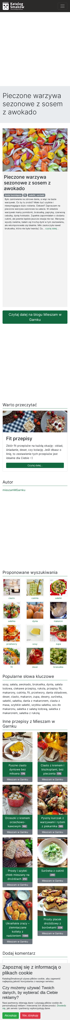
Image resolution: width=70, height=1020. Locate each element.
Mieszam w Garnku (17, 779)
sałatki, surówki (36, 195)
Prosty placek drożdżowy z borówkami (52, 923)
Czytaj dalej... (35, 465)
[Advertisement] (35, 50)
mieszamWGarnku (14, 490)
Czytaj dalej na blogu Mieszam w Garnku (35, 317)
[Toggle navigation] (62, 6)
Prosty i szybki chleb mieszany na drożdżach (17, 875)
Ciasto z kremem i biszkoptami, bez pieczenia (52, 769)
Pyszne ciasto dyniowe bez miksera (18, 769)
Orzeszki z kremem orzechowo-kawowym (17, 822)
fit (25, 195)
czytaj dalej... (52, 228)
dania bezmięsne (13, 195)
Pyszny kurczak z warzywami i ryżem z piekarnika (52, 822)
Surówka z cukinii (52, 872)
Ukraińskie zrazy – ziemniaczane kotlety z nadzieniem (17, 929)
